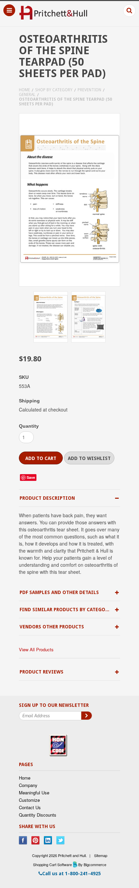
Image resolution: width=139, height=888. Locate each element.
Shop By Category (54, 90)
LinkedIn (48, 840)
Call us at (71, 873)
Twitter (60, 840)
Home (24, 90)
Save (31, 477)
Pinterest (35, 840)
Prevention (89, 90)
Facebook (23, 840)
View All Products (36, 649)
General (27, 94)
